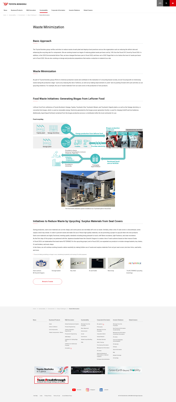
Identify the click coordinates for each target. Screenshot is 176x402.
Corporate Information (103, 320)
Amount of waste (47, 281)
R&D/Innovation (69, 320)
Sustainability (85, 320)
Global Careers (133, 320)
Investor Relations (118, 320)
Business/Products (54, 320)
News (34, 320)
